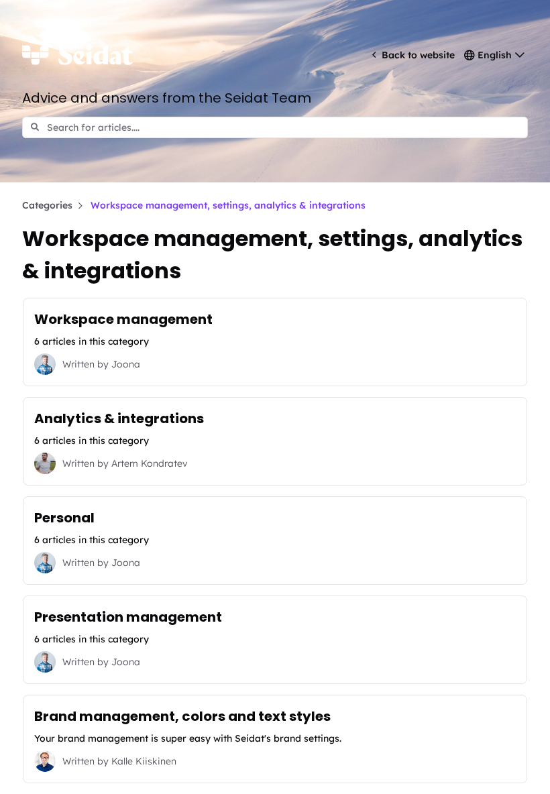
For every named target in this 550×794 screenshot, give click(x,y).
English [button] (495, 55)
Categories (47, 205)
